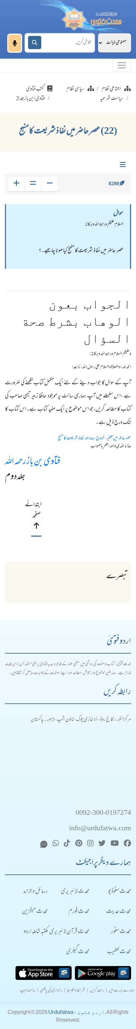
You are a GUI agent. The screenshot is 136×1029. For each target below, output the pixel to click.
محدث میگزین (35, 911)
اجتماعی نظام (111, 89)
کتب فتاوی (35, 89)
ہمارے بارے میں (121, 991)
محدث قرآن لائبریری (69, 931)
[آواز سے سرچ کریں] (14, 43)
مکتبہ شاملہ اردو (35, 931)
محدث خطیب (119, 952)
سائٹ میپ (28, 991)
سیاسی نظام (75, 89)
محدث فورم (78, 911)
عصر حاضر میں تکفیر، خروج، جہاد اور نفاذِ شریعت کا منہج (94, 438)
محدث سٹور (121, 931)
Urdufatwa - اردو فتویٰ (76, 1012)
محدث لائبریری (75, 891)
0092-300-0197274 (103, 813)
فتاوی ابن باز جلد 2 (30, 99)
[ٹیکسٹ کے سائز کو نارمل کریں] (33, 184)
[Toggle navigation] (122, 65)
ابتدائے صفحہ (36, 510)
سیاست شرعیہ (111, 99)
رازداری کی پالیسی (51, 991)
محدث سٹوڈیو (119, 891)
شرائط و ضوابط (76, 991)
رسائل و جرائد (35, 891)
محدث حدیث (118, 911)
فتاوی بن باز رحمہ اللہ (32, 462)
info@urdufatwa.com (100, 828)
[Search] (34, 42)
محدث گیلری (77, 952)
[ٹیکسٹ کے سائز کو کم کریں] (50, 184)
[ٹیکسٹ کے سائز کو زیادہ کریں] (16, 184)
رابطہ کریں (97, 991)
